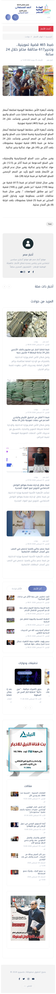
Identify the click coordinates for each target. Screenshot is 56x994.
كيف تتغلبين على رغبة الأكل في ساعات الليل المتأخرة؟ (33, 598)
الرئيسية (48, 37)
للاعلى (29, 986)
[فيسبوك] (33, 272)
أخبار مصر (49, 60)
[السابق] (5, 287)
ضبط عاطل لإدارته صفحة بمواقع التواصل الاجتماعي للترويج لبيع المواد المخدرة (31, 486)
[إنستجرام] (24, 272)
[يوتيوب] (21, 272)
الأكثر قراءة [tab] (17, 589)
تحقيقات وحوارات (25, 673)
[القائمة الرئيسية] (8, 17)
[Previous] (26, 708)
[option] (28, 686)
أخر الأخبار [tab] (37, 589)
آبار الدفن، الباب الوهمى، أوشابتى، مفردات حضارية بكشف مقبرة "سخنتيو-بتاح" (32, 809)
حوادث (27, 37)
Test (49, 224)
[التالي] (9, 287)
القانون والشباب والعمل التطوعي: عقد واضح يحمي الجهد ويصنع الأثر (34, 840)
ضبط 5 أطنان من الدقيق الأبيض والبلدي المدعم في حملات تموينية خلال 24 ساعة (30, 418)
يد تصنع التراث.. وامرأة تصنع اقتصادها (34, 872)
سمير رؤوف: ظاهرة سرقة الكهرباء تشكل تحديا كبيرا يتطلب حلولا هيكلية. (33, 643)
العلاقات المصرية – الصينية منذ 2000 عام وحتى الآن (32, 794)
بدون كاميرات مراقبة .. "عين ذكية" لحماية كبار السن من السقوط (29, 692)
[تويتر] (29, 272)
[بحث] (15, 17)
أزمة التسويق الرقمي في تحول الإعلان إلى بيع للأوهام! (33, 825)
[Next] (30, 708)
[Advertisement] (26, 103)
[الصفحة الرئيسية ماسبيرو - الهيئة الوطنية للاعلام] (30, 9)
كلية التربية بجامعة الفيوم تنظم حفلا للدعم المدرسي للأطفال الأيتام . (34, 609)
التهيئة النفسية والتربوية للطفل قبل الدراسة (34, 620)
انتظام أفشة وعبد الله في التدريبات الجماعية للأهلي (35, 632)
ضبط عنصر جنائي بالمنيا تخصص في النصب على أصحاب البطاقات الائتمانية (30, 550)
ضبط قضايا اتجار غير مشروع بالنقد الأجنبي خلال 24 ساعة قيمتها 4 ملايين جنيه (30, 351)
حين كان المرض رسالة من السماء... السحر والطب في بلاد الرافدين (33, 857)
